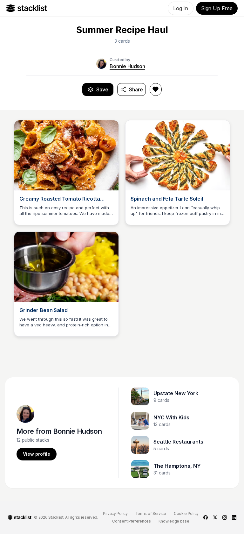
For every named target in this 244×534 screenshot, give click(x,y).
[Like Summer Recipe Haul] (156, 89)
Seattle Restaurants (178, 441)
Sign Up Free (217, 8)
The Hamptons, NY (177, 466)
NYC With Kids (171, 417)
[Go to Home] (26, 8)
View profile (36, 454)
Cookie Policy (186, 513)
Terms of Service (150, 513)
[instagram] (224, 517)
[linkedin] (234, 517)
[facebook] (205, 517)
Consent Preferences (131, 521)
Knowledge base (174, 521)
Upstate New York (175, 393)
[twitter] (215, 517)
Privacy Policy (115, 513)
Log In (180, 8)
